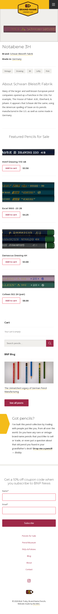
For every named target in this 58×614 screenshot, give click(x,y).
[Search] (50, 343)
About (29, 562)
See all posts (16, 402)
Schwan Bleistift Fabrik (21, 53)
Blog (29, 556)
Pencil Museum (29, 542)
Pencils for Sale (29, 535)
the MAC (36, 604)
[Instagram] (29, 580)
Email (5, 504)
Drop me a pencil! (42, 448)
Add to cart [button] (11, 168)
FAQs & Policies (29, 549)
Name (5, 491)
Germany (17, 58)
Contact (29, 569)
